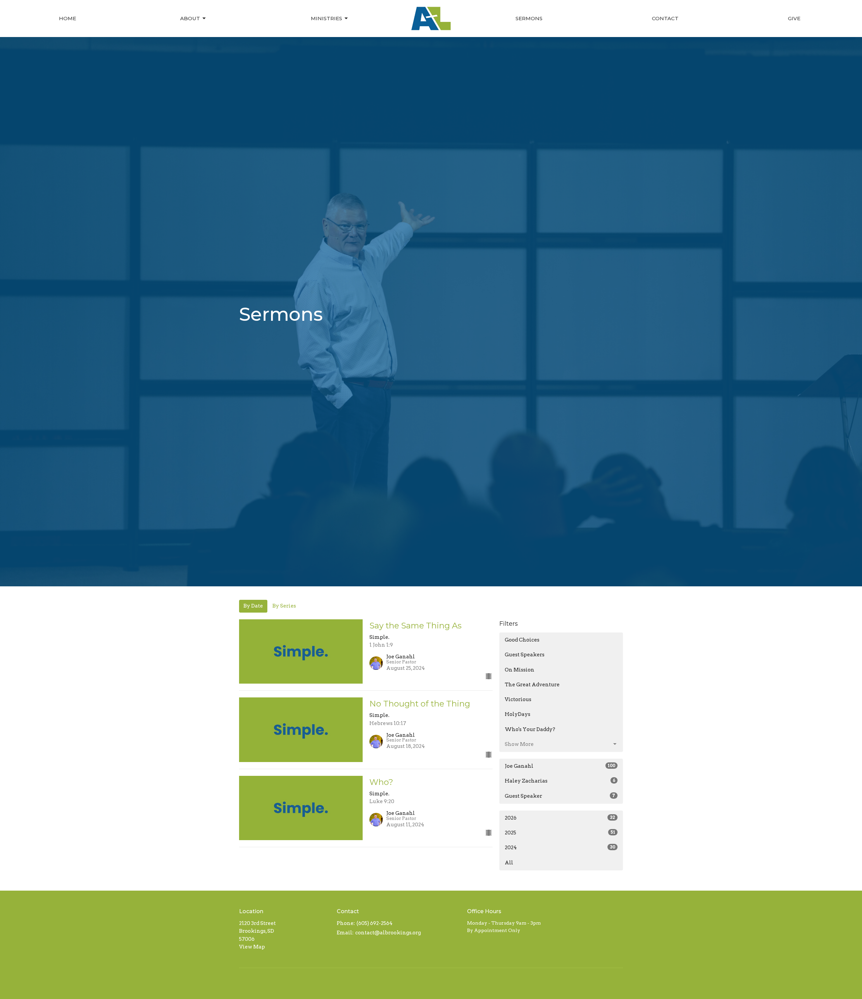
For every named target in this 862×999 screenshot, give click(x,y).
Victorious (518, 699)
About (190, 18)
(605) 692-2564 (375, 923)
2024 (560, 848)
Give (794, 18)
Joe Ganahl (560, 766)
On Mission (519, 670)
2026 (560, 818)
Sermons (529, 18)
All (509, 863)
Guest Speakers (524, 655)
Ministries (326, 18)
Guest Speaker (560, 796)
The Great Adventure (532, 685)
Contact (665, 18)
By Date (253, 606)
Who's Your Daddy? (530, 729)
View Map (252, 947)
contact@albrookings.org (388, 933)
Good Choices (522, 640)
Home (67, 18)
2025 (560, 833)
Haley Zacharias (560, 781)
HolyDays (517, 714)
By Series (284, 606)
